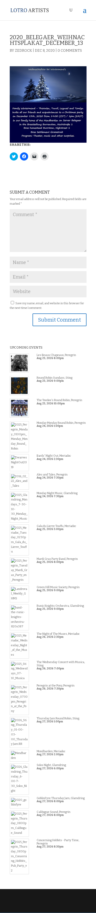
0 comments (70, 50)
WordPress (48, 906)
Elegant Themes (47, 901)
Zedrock (23, 50)
